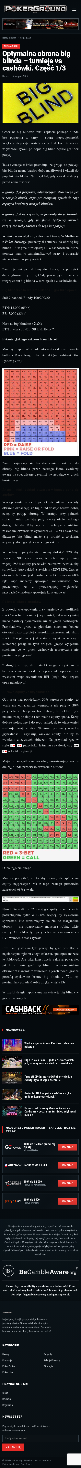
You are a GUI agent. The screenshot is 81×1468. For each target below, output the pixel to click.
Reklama (6, 1398)
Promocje (7, 1360)
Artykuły (48, 1354)
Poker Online (8, 1366)
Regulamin (7, 1405)
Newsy (5, 1354)
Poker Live (7, 1372)
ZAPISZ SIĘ (13, 1447)
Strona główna (9, 38)
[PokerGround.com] (35, 9)
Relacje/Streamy (52, 1360)
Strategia (48, 1366)
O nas (5, 1392)
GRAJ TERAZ (67, 1147)
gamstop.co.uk (61, 1294)
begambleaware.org (34, 1294)
